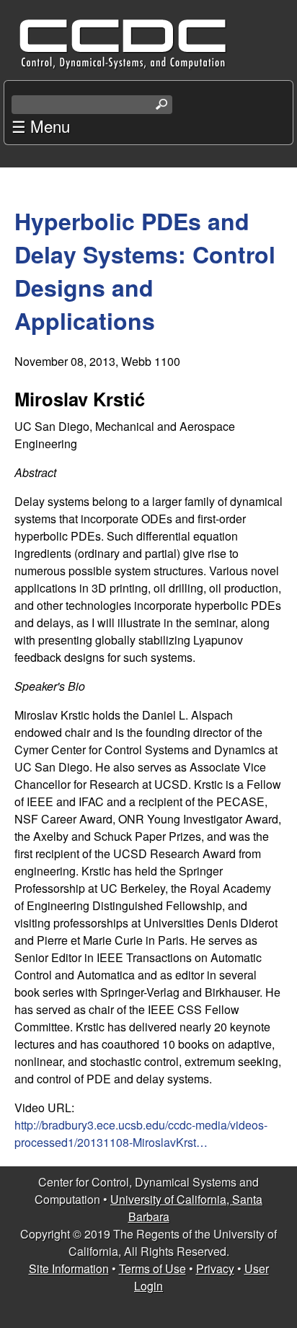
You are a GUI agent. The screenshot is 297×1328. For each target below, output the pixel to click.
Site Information (69, 1268)
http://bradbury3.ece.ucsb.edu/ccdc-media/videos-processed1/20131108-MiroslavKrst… (140, 1133)
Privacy (215, 1268)
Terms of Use (152, 1268)
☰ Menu (41, 125)
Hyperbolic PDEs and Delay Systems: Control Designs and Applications (144, 270)
